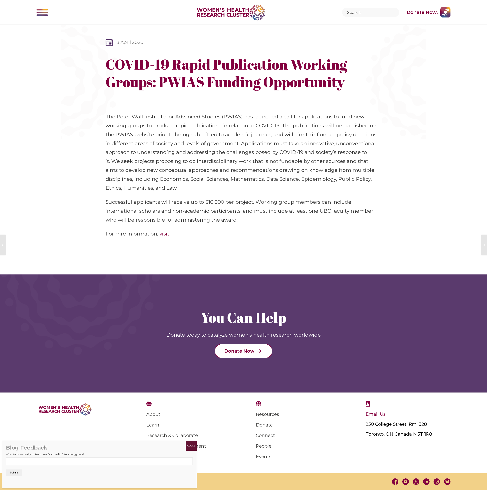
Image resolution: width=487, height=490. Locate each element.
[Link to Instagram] (437, 481)
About (153, 414)
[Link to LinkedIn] (426, 481)
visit (164, 234)
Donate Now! (422, 12)
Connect (265, 435)
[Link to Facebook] (395, 481)
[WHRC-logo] (231, 12)
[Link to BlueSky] (447, 481)
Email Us (376, 414)
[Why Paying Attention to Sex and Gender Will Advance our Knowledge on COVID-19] (3, 245)
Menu (42, 12)
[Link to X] (416, 481)
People (263, 446)
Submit (14, 472)
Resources (267, 414)
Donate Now (239, 351)
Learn (152, 425)
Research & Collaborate (172, 435)
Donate (264, 425)
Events (263, 456)
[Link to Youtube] (405, 481)
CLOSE (191, 445)
